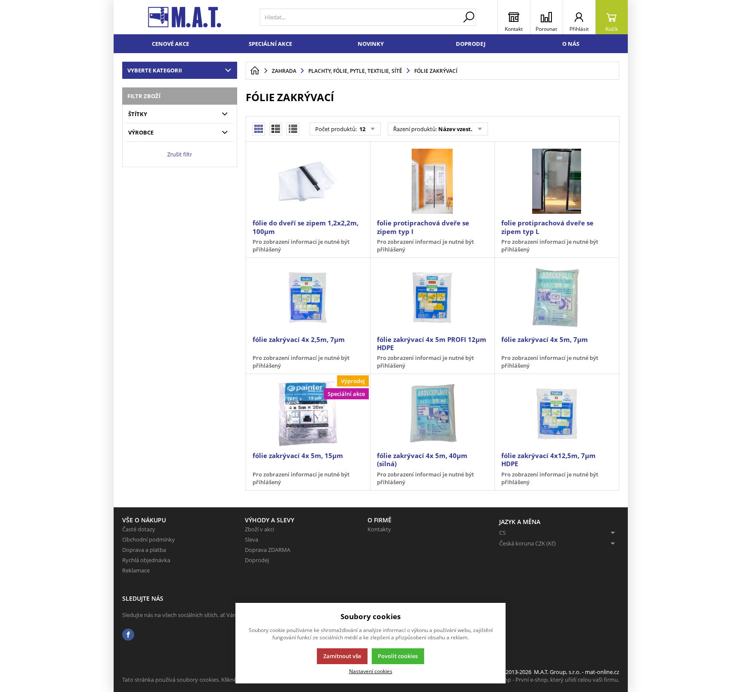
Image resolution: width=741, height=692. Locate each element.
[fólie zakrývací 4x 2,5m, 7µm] (308, 297)
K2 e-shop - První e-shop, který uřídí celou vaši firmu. (552, 679)
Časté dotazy (138, 529)
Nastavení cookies (370, 671)
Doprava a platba (144, 550)
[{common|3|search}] (469, 17)
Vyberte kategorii (154, 70)
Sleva (251, 539)
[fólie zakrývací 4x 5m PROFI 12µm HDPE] (432, 297)
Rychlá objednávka (146, 560)
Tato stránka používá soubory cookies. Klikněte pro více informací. (206, 679)
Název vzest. (455, 129)
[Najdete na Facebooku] (128, 635)
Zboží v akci (259, 529)
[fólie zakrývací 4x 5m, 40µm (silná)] (432, 413)
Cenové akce (170, 44)
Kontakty (379, 529)
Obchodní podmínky (148, 539)
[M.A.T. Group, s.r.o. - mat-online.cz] (185, 17)
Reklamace (136, 570)
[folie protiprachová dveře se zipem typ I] (432, 181)
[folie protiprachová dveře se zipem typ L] (556, 181)
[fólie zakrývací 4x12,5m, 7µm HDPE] (556, 413)
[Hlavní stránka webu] (254, 70)
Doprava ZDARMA (267, 550)
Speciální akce (270, 44)
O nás (570, 44)
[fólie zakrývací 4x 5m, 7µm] (556, 297)
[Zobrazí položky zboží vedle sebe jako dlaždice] (275, 129)
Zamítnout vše (342, 656)
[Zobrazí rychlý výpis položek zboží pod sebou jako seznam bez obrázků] (292, 129)
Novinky (371, 44)
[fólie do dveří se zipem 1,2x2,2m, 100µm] (308, 181)
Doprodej (470, 44)
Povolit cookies (398, 656)
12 (361, 129)
